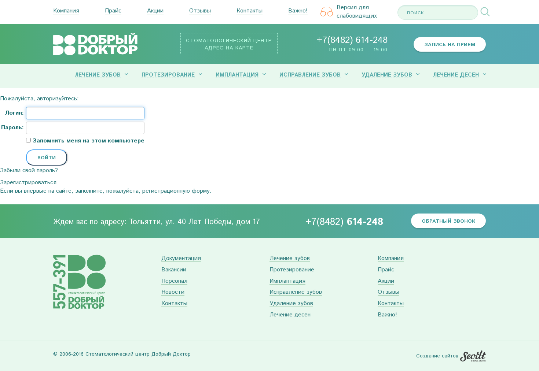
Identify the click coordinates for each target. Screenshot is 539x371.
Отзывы (200, 11)
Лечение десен (456, 75)
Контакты (249, 11)
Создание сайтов (437, 356)
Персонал (174, 281)
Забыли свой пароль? (29, 170)
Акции (155, 11)
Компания (66, 11)
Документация (181, 259)
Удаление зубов (387, 75)
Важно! (298, 11)
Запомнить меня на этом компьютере (87, 141)
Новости (172, 292)
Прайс (113, 11)
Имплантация (237, 75)
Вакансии (173, 270)
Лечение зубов (98, 75)
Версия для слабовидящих (357, 12)
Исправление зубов (310, 75)
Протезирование (168, 75)
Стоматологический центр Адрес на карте (229, 44)
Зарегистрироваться (28, 182)
